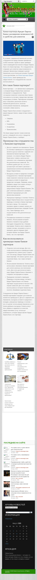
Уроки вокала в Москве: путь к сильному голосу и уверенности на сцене (21, 493)
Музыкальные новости (17, 27)
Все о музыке (23, 23)
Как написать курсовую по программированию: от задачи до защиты (22, 387)
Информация (8, 349)
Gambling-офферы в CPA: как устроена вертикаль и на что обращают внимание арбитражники (10, 365)
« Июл (6, 543)
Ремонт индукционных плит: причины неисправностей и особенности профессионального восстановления (22, 366)
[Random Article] (33, 37)
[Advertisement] (18, 329)
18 (10, 536)
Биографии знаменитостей (10, 23)
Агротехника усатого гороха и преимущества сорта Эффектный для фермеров (9, 404)
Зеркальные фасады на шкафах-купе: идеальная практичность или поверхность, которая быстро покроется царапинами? (10, 390)
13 (16, 533)
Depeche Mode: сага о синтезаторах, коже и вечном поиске (19, 484)
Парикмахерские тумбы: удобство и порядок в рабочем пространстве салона (21, 464)
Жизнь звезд (6, 27)
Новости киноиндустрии (10, 32)
